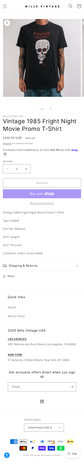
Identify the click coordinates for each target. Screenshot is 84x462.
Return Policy (16, 316)
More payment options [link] (42, 203)
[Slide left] (33, 109)
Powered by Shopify (52, 455)
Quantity (8, 161)
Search (12, 307)
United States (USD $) (40, 427)
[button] (5, 6)
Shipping (7, 143)
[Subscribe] (71, 386)
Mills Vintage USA (37, 455)
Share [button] (11, 276)
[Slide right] (50, 109)
